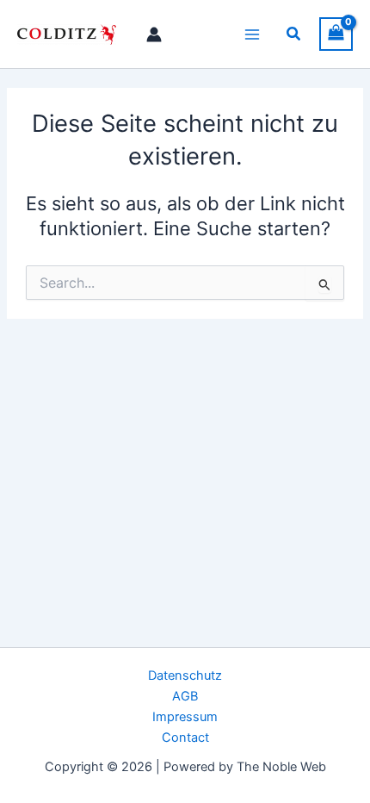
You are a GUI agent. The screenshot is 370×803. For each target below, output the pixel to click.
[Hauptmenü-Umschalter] (252, 33)
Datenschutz (185, 675)
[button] (294, 34)
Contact (185, 737)
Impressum (185, 717)
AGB (185, 696)
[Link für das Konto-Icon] (154, 34)
